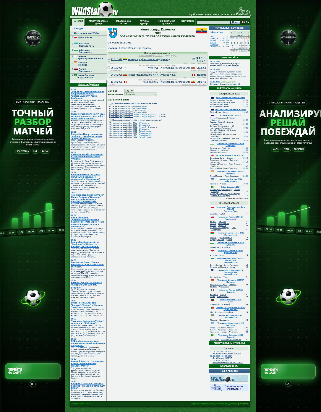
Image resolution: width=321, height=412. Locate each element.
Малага (213, 287)
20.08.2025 (116, 75)
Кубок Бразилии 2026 (231, 187)
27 (240, 51)
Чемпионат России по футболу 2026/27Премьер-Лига (230, 209)
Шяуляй (227, 304)
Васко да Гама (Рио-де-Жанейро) (225, 194)
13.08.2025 (116, 82)
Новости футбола (88, 84)
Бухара (227, 247)
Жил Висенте (216, 312)
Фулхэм (213, 255)
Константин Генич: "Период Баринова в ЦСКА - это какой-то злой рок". (87, 264)
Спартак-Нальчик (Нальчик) (225, 139)
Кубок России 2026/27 (230, 115)
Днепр (229, 240)
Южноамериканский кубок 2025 (152, 72)
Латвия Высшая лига (83, 70)
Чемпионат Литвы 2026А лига (230, 301)
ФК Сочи (222, 221)
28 (243, 51)
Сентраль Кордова (226, 328)
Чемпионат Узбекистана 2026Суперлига (230, 144)
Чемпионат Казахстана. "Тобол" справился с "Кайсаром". (87, 322)
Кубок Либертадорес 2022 (121, 110)
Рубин (222, 214)
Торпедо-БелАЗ (217, 240)
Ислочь (213, 237)
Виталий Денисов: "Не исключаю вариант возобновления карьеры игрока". (88, 363)
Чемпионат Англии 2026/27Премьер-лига (230, 251)
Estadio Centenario (198, 70)
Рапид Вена (215, 112)
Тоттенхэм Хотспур (218, 160)
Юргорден (224, 320)
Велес (213, 226)
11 (235, 46)
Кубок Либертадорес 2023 (121, 108)
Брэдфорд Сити (217, 158)
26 (237, 51)
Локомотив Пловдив (219, 267)
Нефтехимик (223, 224)
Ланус (212, 330)
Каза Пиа (228, 312)
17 (232, 48)
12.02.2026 (116, 59)
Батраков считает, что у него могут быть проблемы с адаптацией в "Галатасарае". (85, 176)
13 (240, 46)
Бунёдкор (226, 148)
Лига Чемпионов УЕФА (86, 33)
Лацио (223, 294)
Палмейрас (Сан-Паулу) (220, 190)
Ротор (213, 224)
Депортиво (224, 287)
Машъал (214, 150)
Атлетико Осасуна (218, 285)
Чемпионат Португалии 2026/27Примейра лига (230, 308)
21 (243, 48)
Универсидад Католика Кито (143, 59)
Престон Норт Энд (218, 168)
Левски (226, 106)
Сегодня (78, 22)
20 (240, 48)
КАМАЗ (213, 221)
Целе (212, 102)
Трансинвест (215, 304)
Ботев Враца (216, 265)
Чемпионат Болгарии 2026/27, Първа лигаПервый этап (230, 260)
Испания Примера (80, 63)
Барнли (230, 158)
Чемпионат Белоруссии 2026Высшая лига (230, 234)
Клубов (213, 42)
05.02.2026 (116, 67)
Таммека (214, 184)
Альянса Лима (168, 75)
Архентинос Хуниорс (227, 330)
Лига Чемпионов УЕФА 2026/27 (230, 98)
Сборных (214, 44)
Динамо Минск (225, 237)
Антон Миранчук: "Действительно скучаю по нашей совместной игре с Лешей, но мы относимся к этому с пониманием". (88, 221)
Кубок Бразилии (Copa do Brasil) (84, 76)
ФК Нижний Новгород (219, 228)
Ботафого (214, 340)
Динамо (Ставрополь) (219, 126)
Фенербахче (222, 104)
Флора (223, 184)
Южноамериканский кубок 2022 (123, 127)
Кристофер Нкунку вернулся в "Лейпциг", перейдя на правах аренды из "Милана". (87, 136)
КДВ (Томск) (215, 134)
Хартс (225, 112)
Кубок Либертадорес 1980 (121, 114)
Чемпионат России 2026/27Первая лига (230, 218)
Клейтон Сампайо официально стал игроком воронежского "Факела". (87, 156)
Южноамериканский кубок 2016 (123, 133)
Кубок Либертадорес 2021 (121, 112)
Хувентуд (165, 59)
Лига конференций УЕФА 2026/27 (230, 109)
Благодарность (229, 365)
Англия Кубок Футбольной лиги (88, 57)
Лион (212, 104)
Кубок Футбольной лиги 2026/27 (231, 155)
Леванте (232, 285)
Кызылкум (214, 152)
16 (249, 46)
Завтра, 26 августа (229, 93)
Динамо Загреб (225, 100)
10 (232, 46)
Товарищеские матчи (124, 22)
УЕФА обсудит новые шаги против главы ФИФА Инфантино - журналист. (88, 343)
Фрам (225, 277)
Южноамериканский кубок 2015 (123, 135)
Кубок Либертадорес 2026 (151, 56)
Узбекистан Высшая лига (83, 51)
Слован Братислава (226, 102)
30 (249, 51)
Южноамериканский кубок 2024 (123, 125)
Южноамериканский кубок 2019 (123, 129)
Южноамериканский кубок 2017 (123, 131)
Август (240, 35)
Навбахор (224, 150)
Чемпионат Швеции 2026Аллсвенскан (230, 316)
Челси (222, 255)
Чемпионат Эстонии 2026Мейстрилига (230, 180)
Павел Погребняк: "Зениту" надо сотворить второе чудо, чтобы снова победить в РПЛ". (88, 116)
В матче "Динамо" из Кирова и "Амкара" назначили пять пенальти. (86, 284)
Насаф (224, 152)
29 (246, 51)
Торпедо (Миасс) (217, 122)
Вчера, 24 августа (229, 203)
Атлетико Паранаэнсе (231, 340)
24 (232, 51)
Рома (212, 297)
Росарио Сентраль (229, 332)
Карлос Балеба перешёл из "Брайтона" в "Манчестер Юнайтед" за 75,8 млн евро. (85, 244)
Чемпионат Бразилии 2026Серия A (230, 336)
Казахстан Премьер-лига (84, 45)
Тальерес (214, 332)
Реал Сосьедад (232, 176)
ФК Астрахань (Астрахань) (222, 127)
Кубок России (84, 37)
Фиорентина (222, 297)
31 (232, 53)
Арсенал (222, 226)
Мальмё (213, 320)
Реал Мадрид (216, 176)
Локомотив (215, 148)
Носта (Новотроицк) (219, 118)
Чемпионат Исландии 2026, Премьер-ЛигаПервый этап (230, 272)
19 (237, 48)
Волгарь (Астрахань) (219, 138)
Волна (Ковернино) (222, 123)
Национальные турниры (166, 22)
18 (234, 48)
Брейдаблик (215, 277)
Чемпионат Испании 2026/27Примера (230, 172)
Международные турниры (98, 22)
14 (243, 46)
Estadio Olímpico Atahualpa (194, 63)
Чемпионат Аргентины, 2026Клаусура (230, 324)
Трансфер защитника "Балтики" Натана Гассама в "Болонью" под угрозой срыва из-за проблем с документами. (87, 198)
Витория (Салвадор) (220, 196)
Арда (232, 267)
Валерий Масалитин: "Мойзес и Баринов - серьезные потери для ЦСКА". (88, 385)
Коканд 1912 (215, 247)
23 (249, 48)
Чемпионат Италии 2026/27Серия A (230, 291)
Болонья (214, 294)
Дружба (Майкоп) (217, 130)
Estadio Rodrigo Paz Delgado (135, 48)
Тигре (212, 328)
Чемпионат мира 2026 (230, 84)
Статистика (187, 22)
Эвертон (233, 168)
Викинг (213, 100)
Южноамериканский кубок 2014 (123, 137)
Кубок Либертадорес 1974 (121, 117)
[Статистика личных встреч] (109, 61)
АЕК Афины (215, 106)
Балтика (214, 214)
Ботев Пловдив (231, 265)
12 (237, 46)
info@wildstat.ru (241, 404)
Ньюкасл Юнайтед (218, 164)
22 (246, 48)
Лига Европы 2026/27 (222, 358)
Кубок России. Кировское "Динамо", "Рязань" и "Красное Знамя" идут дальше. (87, 305)
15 (246, 46)
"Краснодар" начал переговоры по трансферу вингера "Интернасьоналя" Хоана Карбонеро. (87, 94)
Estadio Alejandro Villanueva (194, 84)
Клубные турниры (145, 22)
